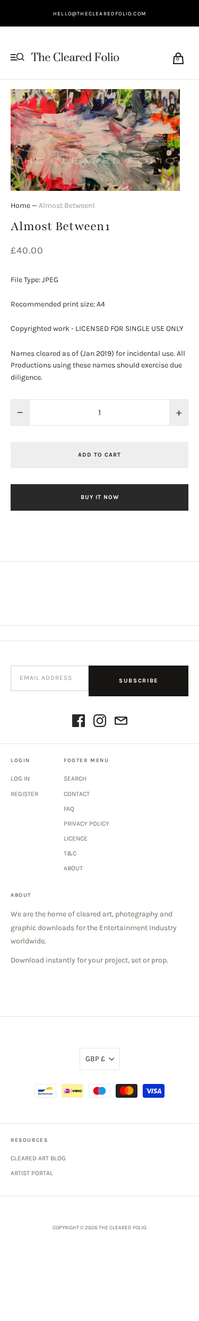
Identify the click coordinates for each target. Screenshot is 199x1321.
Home (20, 205)
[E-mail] (121, 722)
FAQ (69, 808)
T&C (70, 853)
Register (24, 794)
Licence (76, 838)
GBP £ (95, 1058)
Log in (20, 778)
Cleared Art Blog (38, 1158)
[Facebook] (78, 722)
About (73, 868)
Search (75, 778)
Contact (77, 794)
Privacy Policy (86, 823)
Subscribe (138, 680)
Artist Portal (32, 1173)
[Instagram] (99, 722)
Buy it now (100, 497)
